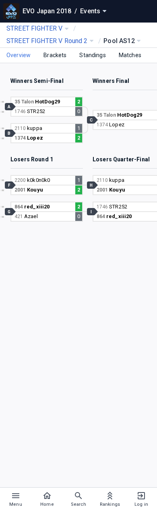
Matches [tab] (130, 55)
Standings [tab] (92, 55)
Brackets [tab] (54, 55)
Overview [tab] (18, 55)
